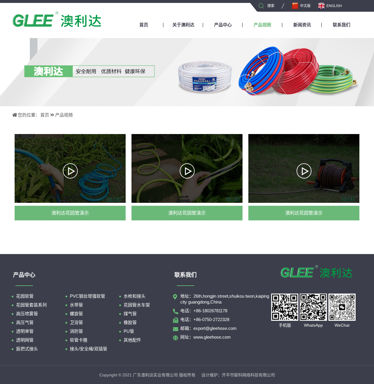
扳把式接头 (27, 348)
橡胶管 (130, 322)
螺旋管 (76, 313)
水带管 (76, 304)
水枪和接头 (135, 296)
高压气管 (25, 322)
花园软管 (25, 296)
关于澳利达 (183, 24)
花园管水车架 (137, 304)
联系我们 (341, 24)
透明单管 (25, 331)
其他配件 (132, 339)
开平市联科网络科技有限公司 (248, 375)
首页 (143, 24)
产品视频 (262, 24)
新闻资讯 (302, 24)
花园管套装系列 (31, 304)
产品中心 (223, 24)
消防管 (76, 331)
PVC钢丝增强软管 (87, 296)
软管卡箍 (78, 339)
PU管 (129, 331)
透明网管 (25, 339)
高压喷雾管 (27, 313)
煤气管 (130, 313)
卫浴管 (76, 322)
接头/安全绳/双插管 (88, 348)
